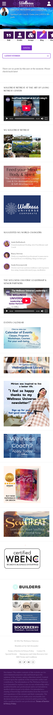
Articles (26, 48)
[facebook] (20, 662)
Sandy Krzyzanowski (19, 265)
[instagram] (33, 662)
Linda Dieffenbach (18, 242)
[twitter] (24, 662)
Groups (31, 36)
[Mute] (42, 118)
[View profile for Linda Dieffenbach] (7, 244)
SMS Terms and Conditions (26, 657)
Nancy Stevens (17, 254)
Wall (8, 40)
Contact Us (41, 651)
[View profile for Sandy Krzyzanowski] (7, 266)
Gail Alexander (32, 646)
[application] (26, 108)
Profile (19, 40)
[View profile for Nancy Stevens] (7, 255)
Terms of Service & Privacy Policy (21, 651)
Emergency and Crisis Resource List (34, 654)
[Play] (7, 118)
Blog (42, 36)
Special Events (11, 654)
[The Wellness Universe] (26, 3)
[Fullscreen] (46, 118)
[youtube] (29, 662)
